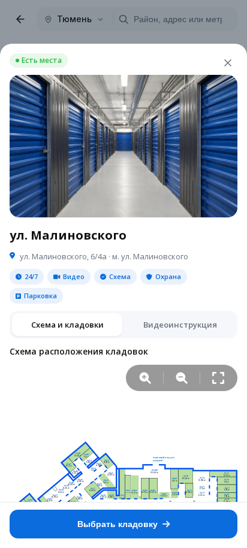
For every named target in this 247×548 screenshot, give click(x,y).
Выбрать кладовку (117, 524)
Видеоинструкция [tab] (180, 324)
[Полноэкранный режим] (218, 378)
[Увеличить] (145, 378)
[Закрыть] (227, 62)
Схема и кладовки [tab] (67, 324)
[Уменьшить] (181, 378)
